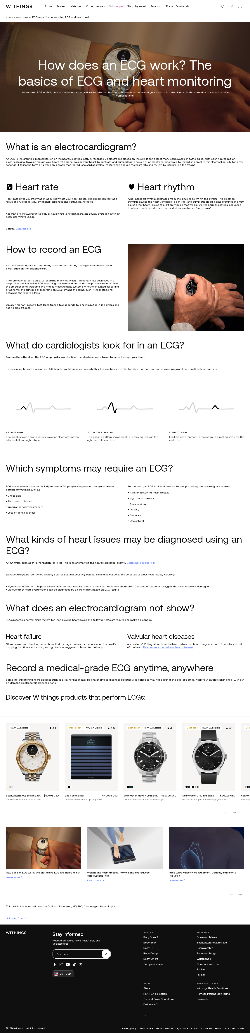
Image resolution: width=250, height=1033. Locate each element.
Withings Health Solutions (212, 988)
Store (146, 988)
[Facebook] (55, 964)
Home (9, 17)
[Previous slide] (225, 812)
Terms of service (164, 1028)
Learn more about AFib (141, 562)
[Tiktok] (74, 964)
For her (201, 974)
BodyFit (148, 947)
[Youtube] (68, 964)
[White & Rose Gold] (195, 787)
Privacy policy (129, 1028)
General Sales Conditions (158, 999)
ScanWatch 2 (205, 947)
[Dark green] (132, 787)
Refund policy (222, 1028)
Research (202, 999)
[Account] (232, 6)
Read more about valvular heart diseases (168, 647)
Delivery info (150, 1004)
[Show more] (193, 1015)
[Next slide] (234, 812)
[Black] (69, 787)
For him (201, 969)
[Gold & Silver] (10, 787)
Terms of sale (146, 1028)
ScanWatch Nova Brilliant (212, 942)
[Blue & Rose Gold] (197, 787)
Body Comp (150, 953)
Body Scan (150, 942)
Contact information (201, 1028)
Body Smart (150, 958)
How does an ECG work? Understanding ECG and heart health (43, 872)
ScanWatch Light (207, 953)
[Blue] (130, 787)
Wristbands (204, 958)
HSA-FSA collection (155, 993)
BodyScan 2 (150, 937)
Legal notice (182, 1028)
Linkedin (11, 918)
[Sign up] (106, 954)
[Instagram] (61, 964)
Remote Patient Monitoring (213, 993)
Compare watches (208, 964)
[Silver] (12, 787)
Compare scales (153, 964)
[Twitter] (81, 964)
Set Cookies (238, 1028)
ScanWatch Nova (207, 937)
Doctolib (23, 918)
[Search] (223, 6)
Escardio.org (23, 228)
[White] (71, 787)
